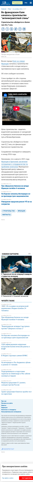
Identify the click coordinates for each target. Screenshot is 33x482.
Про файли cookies (7, 478)
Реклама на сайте (7, 403)
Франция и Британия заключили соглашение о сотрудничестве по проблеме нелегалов (14, 164)
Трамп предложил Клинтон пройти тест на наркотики (16, 392)
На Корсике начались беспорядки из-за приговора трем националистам (16, 194)
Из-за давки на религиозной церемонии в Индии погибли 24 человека (14, 308)
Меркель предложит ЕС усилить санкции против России (13, 383)
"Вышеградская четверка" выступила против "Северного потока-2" (15, 327)
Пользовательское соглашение (11, 412)
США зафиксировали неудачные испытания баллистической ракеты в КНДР (15, 346)
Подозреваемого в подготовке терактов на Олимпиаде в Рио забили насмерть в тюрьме (15, 373)
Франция (21, 211)
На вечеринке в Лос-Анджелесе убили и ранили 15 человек (15, 363)
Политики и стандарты (8, 409)
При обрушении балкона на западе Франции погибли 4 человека (15, 187)
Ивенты (3, 405)
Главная (3, 9)
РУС (26, 3)
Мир (9, 9)
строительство (8, 211)
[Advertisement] (16, 233)
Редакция (4, 407)
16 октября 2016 (17, 9)
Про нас (3, 401)
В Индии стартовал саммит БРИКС (14, 355)
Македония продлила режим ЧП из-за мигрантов (16, 202)
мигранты (6, 215)
